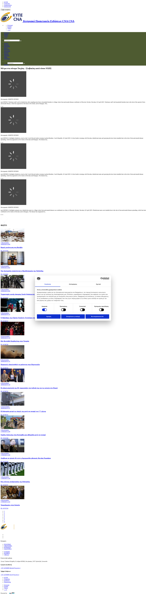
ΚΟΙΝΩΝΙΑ (7, 547)
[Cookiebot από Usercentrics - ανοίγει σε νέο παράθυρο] (101, 278)
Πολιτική (6, 45)
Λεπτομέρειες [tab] (73, 284)
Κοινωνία (6, 49)
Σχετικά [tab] (98, 284)
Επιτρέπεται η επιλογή (73, 316)
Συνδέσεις (7, 580)
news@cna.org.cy (14, 574)
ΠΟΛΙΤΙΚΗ (7, 544)
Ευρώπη (6, 52)
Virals (5, 57)
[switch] (63, 309)
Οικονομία (7, 46)
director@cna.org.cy (15, 568)
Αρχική (6, 43)
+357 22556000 (5, 574)
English (9, 27)
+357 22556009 (5, 568)
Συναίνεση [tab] (48, 284)
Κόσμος (6, 54)
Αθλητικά (6, 55)
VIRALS (6, 554)
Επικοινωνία (7, 6)
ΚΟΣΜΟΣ (7, 553)
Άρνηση (48, 316)
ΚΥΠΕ (6, 2)
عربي (8, 30)
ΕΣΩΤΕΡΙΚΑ (8, 549)
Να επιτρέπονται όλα (97, 316)
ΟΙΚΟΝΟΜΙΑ (8, 546)
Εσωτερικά (7, 51)
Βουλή (6, 48)
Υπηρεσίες (7, 3)
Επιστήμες (7, 58)
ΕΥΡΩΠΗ (7, 551)
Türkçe (9, 28)
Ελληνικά (10, 25)
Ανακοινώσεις (8, 5)
